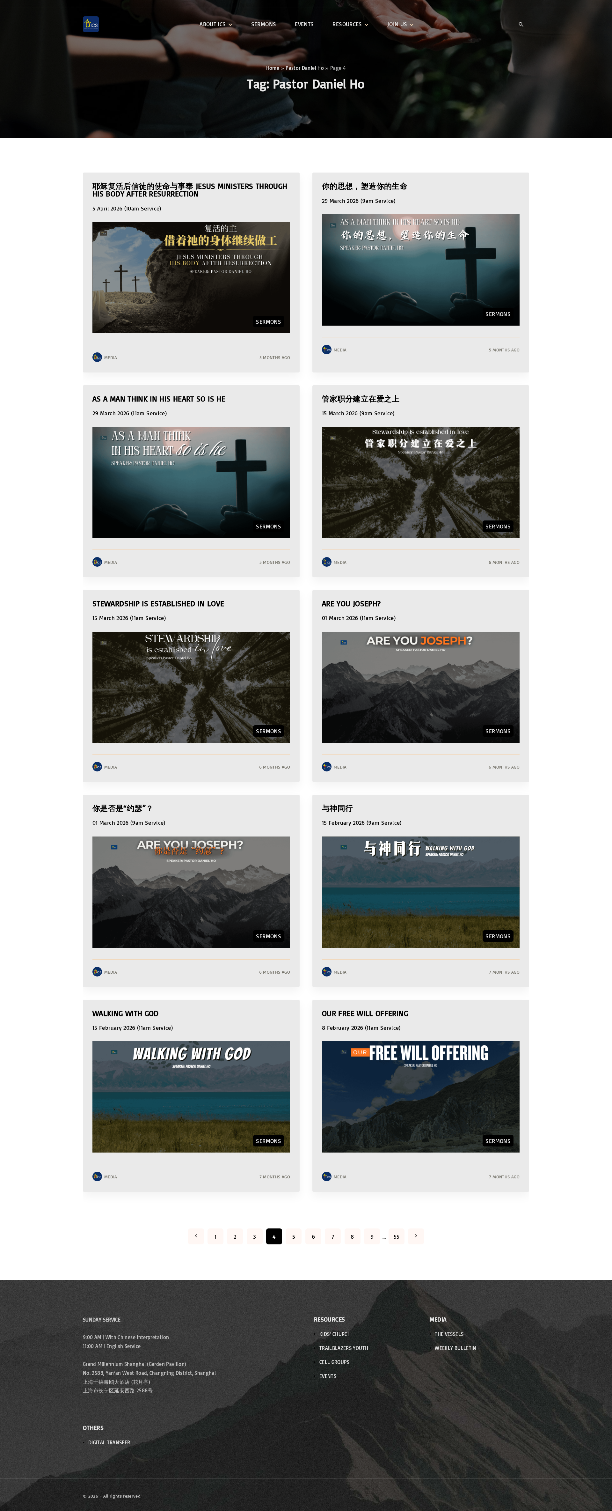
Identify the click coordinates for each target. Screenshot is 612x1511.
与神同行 (337, 808)
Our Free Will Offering (365, 1013)
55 (397, 1236)
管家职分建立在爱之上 (361, 398)
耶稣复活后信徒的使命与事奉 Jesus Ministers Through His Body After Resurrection (189, 189)
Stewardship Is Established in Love (158, 603)
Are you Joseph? (351, 603)
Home (272, 68)
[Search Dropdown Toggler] (521, 24)
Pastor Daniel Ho (305, 68)
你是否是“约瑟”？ (122, 808)
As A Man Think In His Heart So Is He (158, 398)
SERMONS (268, 321)
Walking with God (125, 1013)
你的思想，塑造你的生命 (364, 186)
